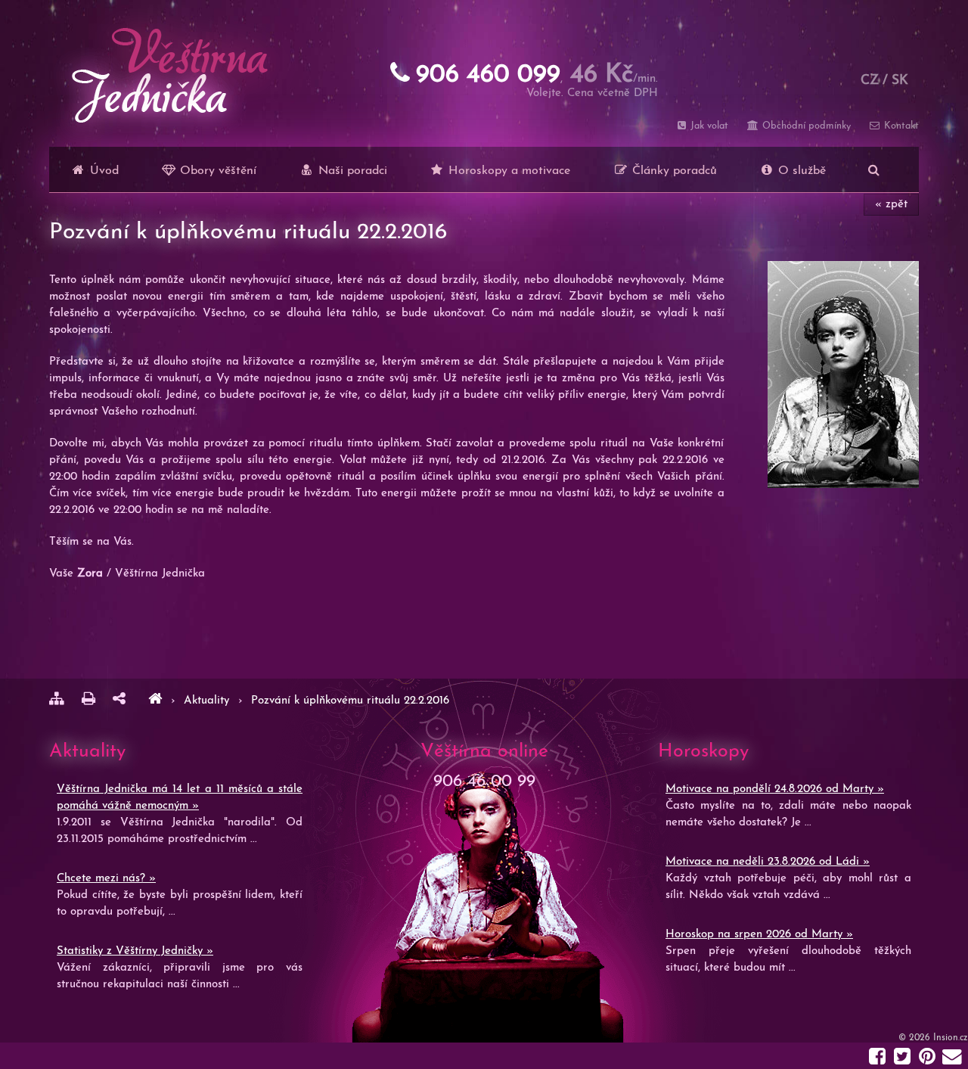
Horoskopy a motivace (507, 171)
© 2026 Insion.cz (933, 1038)
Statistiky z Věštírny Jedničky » (135, 951)
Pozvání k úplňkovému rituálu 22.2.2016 (350, 701)
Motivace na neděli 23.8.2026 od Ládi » (768, 862)
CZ (870, 80)
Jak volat (707, 126)
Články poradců (672, 171)
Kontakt (900, 126)
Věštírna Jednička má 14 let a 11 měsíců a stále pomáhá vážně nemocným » (179, 798)
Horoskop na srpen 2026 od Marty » (759, 934)
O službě (800, 171)
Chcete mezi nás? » (106, 878)
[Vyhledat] (874, 169)
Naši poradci (351, 171)
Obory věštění (216, 171)
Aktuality (208, 701)
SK (900, 80)
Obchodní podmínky (804, 126)
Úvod (102, 171)
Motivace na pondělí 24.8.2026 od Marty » (775, 789)
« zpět (891, 204)
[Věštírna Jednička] (155, 701)
